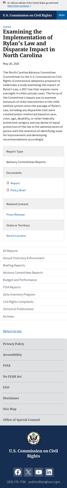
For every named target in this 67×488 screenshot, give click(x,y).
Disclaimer (11, 398)
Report (15, 183)
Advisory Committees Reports (23, 273)
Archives (8, 316)
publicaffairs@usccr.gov (44, 482)
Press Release (15, 214)
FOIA (6, 365)
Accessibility (12, 355)
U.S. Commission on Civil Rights (27, 15)
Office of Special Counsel (21, 420)
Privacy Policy (13, 344)
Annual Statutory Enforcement (23, 258)
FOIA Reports (12, 287)
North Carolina (16, 236)
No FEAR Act (12, 376)
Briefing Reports (14, 265)
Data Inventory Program (19, 294)
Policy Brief (18, 190)
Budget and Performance (20, 280)
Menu (62, 15)
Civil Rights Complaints (18, 302)
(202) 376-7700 (16, 482)
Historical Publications (18, 309)
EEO (6, 387)
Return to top (12, 331)
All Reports (10, 251)
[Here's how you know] (33, 5)
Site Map (9, 409)
